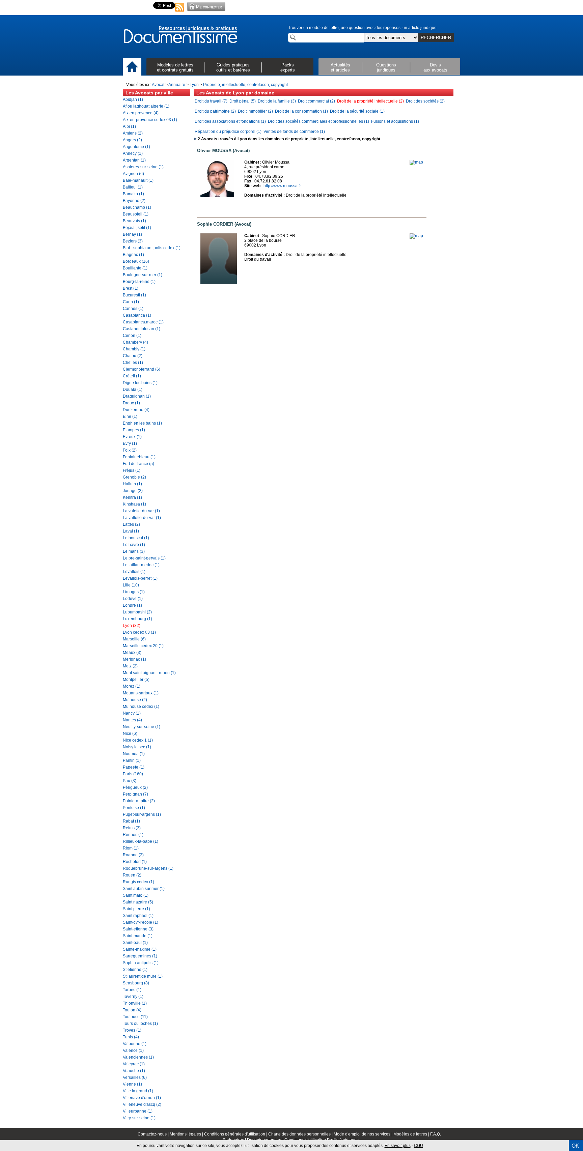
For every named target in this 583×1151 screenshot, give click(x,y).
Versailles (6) (135, 1077)
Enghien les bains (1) (142, 423)
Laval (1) (131, 531)
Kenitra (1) (132, 497)
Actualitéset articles (340, 67)
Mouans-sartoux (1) (141, 693)
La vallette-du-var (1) (142, 517)
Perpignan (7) (135, 794)
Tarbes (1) (132, 989)
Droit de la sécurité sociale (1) (357, 111)
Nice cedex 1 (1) (138, 740)
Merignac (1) (134, 659)
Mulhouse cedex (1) (141, 706)
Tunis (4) (131, 1037)
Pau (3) (129, 780)
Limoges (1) (134, 591)
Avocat (158, 84)
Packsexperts (287, 67)
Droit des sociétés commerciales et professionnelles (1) (318, 121)
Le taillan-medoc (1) (141, 565)
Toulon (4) (132, 1010)
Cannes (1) (133, 308)
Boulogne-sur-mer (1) (142, 274)
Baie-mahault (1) (138, 180)
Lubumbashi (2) (137, 612)
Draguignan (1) (137, 396)
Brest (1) (130, 288)
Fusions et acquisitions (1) (395, 121)
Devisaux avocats (435, 67)
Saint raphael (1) (138, 915)
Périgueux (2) (135, 787)
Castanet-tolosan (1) (141, 328)
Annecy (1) (133, 153)
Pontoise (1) (134, 807)
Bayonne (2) (134, 200)
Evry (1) (130, 443)
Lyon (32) (131, 625)
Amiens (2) (133, 133)
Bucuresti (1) (134, 295)
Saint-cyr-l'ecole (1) (140, 922)
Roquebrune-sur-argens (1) (148, 868)
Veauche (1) (134, 1070)
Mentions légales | (187, 1134)
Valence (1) (133, 1050)
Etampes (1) (134, 430)
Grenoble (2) (134, 477)
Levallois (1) (134, 571)
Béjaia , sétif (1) (137, 227)
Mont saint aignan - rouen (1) (149, 672)
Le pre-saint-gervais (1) (144, 558)
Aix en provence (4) (141, 113)
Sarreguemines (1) (140, 956)
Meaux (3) (132, 652)
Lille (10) (131, 585)
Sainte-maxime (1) (140, 949)
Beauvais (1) (134, 221)
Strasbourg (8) (136, 983)
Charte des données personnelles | (301, 1134)
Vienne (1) (132, 1084)
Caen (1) (131, 301)
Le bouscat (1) (136, 538)
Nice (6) (130, 733)
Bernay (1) (132, 234)
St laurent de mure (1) (143, 976)
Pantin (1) (132, 760)
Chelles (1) (133, 362)
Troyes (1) (132, 1030)
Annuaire (176, 84)
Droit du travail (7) (211, 101)
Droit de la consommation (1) (301, 111)
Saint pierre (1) (136, 909)
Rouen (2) (132, 875)
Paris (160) (133, 774)
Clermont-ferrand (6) (141, 369)
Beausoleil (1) (135, 214)
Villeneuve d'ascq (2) (142, 1104)
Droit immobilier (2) (255, 111)
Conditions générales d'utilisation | (236, 1134)
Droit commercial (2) (316, 101)
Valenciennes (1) (138, 1057)
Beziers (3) (133, 241)
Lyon (194, 84)
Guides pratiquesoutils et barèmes (233, 67)
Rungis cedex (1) (138, 882)
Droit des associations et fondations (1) (230, 121)
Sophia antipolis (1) (141, 962)
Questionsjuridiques (386, 67)
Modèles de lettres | (411, 1134)
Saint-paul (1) (135, 942)
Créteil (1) (132, 376)
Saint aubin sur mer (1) (144, 888)
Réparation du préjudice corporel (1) (228, 131)
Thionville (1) (135, 1003)
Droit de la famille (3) (277, 101)
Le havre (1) (134, 544)
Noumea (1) (134, 753)
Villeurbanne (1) (137, 1111)
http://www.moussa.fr (282, 185)
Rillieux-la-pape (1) (140, 841)
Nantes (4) (132, 720)
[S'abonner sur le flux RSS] (180, 12)
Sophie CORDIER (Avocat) (224, 224)
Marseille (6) (134, 639)
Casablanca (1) (137, 315)
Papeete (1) (133, 767)
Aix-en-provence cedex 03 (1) (150, 119)
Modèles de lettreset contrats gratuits (175, 67)
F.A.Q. (435, 1134)
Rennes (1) (133, 834)
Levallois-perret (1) (140, 578)
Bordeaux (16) (136, 261)
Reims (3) (132, 828)
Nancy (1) (132, 713)
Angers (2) (132, 140)
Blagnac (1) (133, 254)
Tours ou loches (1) (140, 1023)
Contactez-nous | (154, 1134)
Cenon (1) (132, 335)
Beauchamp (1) (137, 207)
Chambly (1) (134, 349)
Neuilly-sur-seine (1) (141, 726)
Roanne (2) (133, 855)
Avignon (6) (133, 173)
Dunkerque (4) (136, 409)
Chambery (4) (135, 342)
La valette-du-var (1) (141, 511)
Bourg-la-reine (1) (139, 281)
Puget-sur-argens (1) (142, 814)
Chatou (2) (132, 355)
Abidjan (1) (133, 99)
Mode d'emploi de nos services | (363, 1134)
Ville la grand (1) (138, 1091)
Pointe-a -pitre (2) (139, 801)
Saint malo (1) (135, 895)
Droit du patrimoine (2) (215, 111)
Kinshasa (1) (134, 504)
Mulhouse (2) (135, 699)
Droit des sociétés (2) (425, 101)
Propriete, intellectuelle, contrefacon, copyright (245, 84)
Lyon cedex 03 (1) (139, 632)
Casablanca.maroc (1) (143, 322)
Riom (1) (131, 848)
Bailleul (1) (133, 187)
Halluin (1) (132, 484)
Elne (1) (130, 416)
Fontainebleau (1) (139, 457)
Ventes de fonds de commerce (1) (294, 131)
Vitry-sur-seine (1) (139, 1118)
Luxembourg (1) (137, 618)
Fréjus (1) (131, 470)
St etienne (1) (135, 969)
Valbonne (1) (134, 1043)
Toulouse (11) (135, 1016)
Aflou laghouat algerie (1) (146, 106)
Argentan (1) (134, 160)
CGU (418, 1145)
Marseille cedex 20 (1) (143, 645)
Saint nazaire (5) (138, 902)
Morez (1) (131, 686)
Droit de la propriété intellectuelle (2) (370, 101)
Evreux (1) (132, 436)
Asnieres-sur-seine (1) (143, 167)
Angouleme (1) (136, 146)
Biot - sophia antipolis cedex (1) (152, 248)
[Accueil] (132, 67)
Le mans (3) (134, 551)
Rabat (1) (131, 821)
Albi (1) (129, 126)
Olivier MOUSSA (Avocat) (223, 150)
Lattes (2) (131, 524)
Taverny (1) (133, 996)
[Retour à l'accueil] (180, 35)
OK (575, 1146)
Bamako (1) (133, 194)
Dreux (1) (131, 403)
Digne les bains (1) (140, 382)
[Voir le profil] (217, 195)
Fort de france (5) (138, 463)
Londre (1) (132, 605)
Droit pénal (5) (242, 101)
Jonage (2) (133, 490)
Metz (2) (130, 666)
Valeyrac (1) (134, 1064)
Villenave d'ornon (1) (142, 1097)
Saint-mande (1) (137, 935)
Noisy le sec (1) (137, 747)
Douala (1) (132, 389)
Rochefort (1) (135, 861)
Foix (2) (130, 450)
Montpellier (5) (136, 679)
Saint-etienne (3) (138, 929)
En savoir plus (398, 1145)
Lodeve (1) (133, 598)
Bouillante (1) (135, 268)
